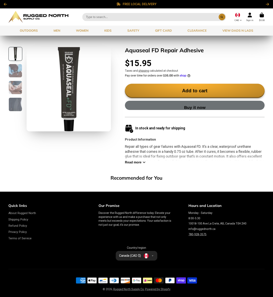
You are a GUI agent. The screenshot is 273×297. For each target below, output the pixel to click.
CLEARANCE (197, 30)
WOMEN (82, 30)
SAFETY (133, 30)
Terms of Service (20, 238)
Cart (262, 17)
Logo (38, 17)
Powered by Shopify (157, 289)
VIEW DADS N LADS (237, 30)
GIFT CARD (163, 30)
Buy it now (194, 107)
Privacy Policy (17, 232)
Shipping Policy (18, 219)
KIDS (108, 30)
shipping (143, 70)
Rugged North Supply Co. (128, 289)
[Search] (222, 17)
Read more (133, 162)
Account (249, 17)
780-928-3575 (197, 234)
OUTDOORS (29, 30)
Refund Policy (17, 226)
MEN (57, 30)
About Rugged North (22, 213)
